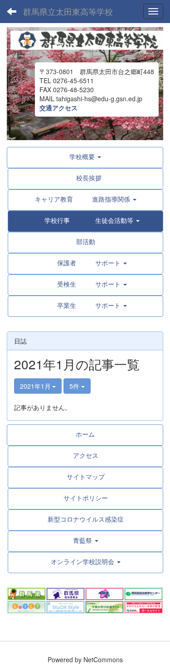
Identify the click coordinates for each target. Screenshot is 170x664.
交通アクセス (58, 107)
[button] (85, 220)
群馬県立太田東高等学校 (68, 11)
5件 (75, 386)
